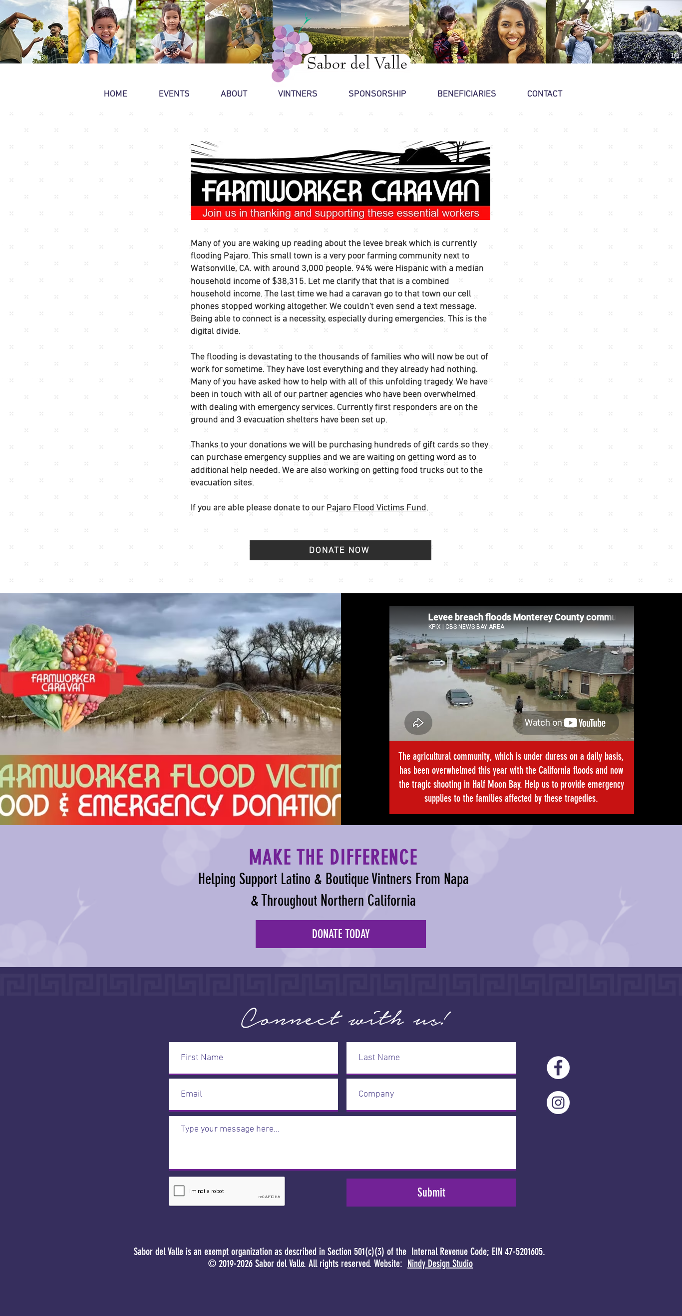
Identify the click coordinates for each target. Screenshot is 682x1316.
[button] (182, 94)
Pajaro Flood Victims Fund (376, 508)
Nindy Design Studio (440, 1264)
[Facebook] (558, 1067)
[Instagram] (558, 1102)
